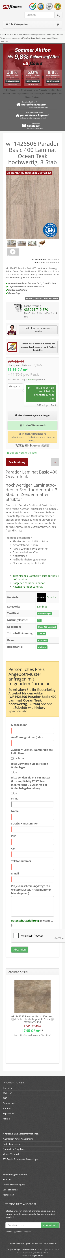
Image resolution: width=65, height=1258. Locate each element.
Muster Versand (11, 1154)
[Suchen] (58, 15)
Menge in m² (19, 725)
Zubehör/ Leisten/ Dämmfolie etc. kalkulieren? (32, 751)
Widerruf (7, 1093)
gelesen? (30, 920)
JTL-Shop (38, 1255)
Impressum (8, 1113)
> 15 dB (41, 633)
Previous (12, 1019)
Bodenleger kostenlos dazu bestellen (38, 329)
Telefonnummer (21, 861)
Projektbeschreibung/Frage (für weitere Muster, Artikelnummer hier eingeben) (31, 889)
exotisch (42, 640)
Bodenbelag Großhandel (15, 1174)
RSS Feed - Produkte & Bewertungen (21, 1159)
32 (39, 620)
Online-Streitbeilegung (14, 1184)
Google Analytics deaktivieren (21, 1249)
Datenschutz (9, 1103)
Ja (16, 772)
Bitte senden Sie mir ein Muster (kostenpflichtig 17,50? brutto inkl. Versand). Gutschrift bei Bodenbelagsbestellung (30, 783)
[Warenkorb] (58, 24)
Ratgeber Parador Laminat (29, 583)
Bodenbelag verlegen (13, 1144)
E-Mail (15, 873)
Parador (29, 298)
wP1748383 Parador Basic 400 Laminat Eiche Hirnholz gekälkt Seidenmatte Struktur (32, 1019)
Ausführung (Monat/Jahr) (27, 737)
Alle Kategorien (18, 24)
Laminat (38, 298)
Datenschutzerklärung (25, 920)
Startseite (7, 1088)
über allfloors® (10, 1189)
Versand (30, 379)
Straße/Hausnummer (24, 823)
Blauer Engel (44, 613)
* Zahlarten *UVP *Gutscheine (18, 1138)
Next (52, 1019)
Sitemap (7, 1108)
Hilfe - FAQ (8, 1179)
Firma (14, 798)
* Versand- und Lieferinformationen (20, 1133)
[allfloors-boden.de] (12, 7)
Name (15, 811)
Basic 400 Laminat (51, 298)
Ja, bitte (19, 758)
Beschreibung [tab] (16, 462)
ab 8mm (42, 647)
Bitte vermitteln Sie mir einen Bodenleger (29, 765)
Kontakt (6, 1118)
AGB (5, 1098)
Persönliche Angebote (14, 1149)
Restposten (8, 1194)
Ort (13, 848)
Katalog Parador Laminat (28, 586)
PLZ (13, 836)
